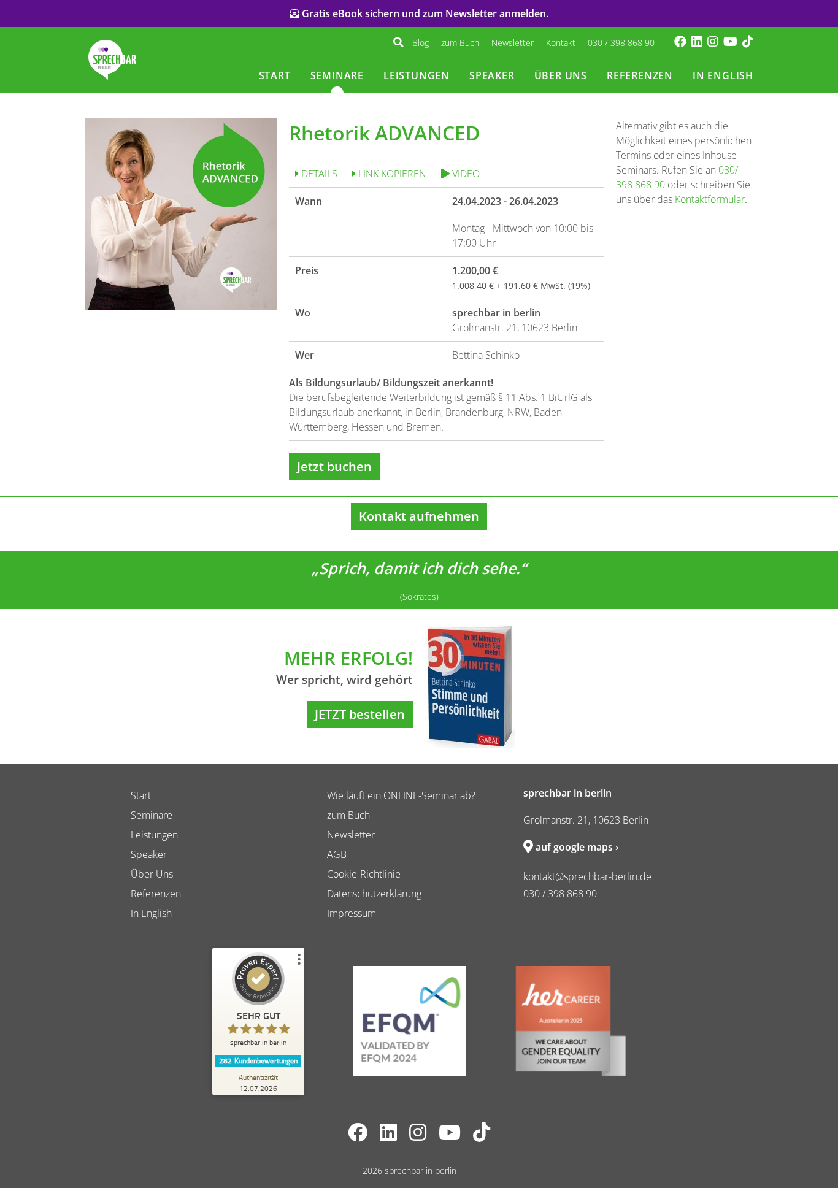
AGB (337, 854)
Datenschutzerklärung (374, 893)
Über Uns (560, 75)
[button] (398, 42)
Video (465, 173)
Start (275, 75)
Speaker (492, 75)
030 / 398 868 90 (621, 42)
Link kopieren (391, 173)
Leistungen (416, 75)
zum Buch (460, 42)
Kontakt (560, 42)
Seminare (337, 75)
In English (723, 75)
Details (318, 173)
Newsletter (512, 42)
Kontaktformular (710, 199)
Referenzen (640, 75)
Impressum (351, 913)
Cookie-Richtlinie (364, 874)
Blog (420, 42)
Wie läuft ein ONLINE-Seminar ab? (401, 795)
